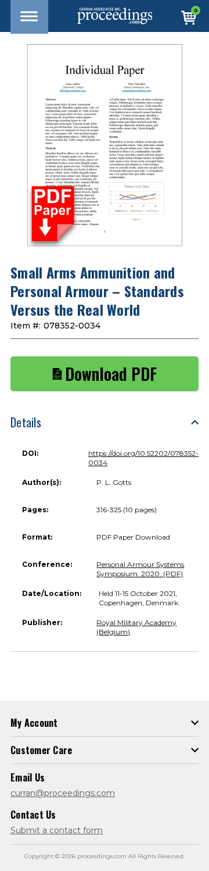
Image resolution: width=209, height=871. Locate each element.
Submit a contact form (56, 830)
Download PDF (111, 374)
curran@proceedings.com (62, 793)
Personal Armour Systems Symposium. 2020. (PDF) (140, 569)
